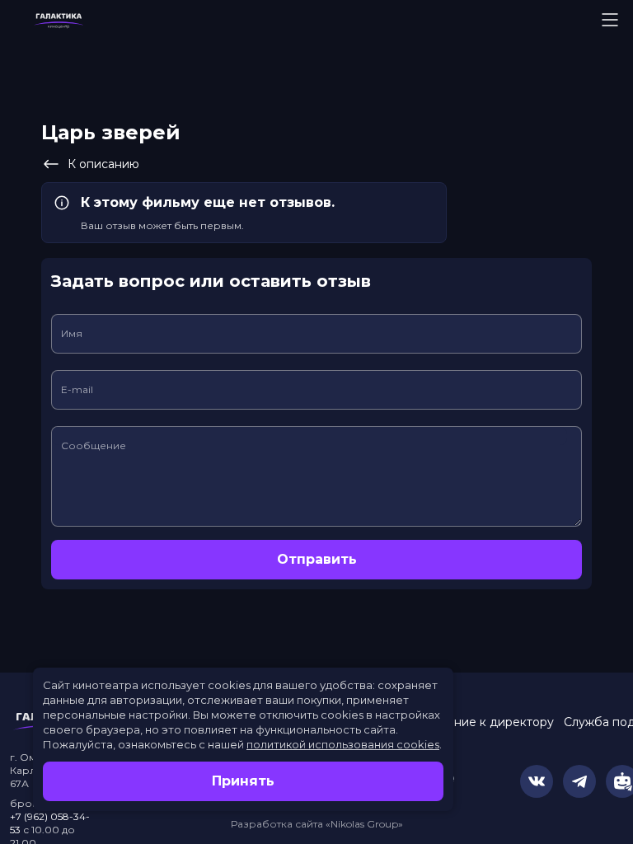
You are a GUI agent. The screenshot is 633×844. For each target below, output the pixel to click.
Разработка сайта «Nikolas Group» (317, 824)
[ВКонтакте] (536, 781)
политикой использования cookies (342, 744)
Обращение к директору (479, 722)
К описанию (103, 164)
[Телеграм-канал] (579, 781)
